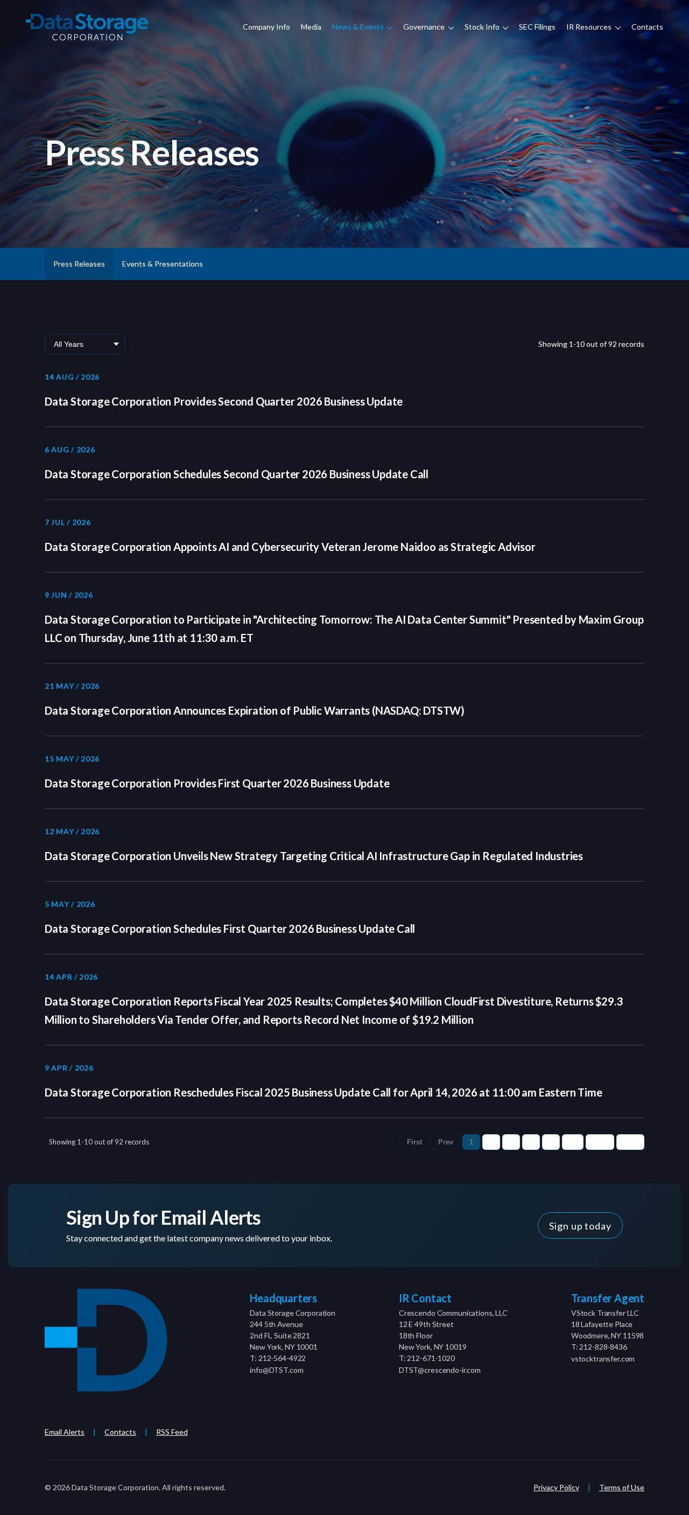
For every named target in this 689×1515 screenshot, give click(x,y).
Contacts (647, 26)
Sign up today (580, 1226)
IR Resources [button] (589, 26)
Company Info (266, 26)
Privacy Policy (556, 1487)
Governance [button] (424, 26)
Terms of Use (621, 1487)
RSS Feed (172, 1431)
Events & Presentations (162, 263)
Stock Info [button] (483, 26)
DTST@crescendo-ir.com (440, 1369)
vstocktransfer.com (603, 1358)
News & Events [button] (358, 26)
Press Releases (79, 263)
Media (311, 26)
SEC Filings (537, 26)
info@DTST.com (276, 1369)
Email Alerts (65, 1431)
